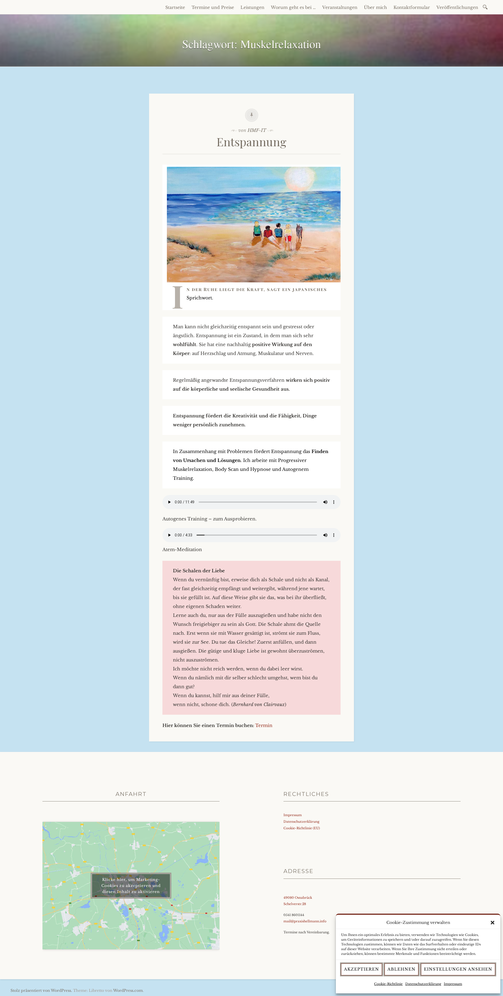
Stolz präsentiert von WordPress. (41, 990)
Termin (263, 725)
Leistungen (252, 7)
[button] (492, 922)
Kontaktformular (411, 7)
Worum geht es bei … (293, 7)
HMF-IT (257, 130)
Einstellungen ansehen (458, 969)
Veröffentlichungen (457, 7)
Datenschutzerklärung (423, 984)
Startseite (175, 7)
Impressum (453, 984)
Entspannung (251, 141)
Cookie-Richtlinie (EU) (301, 828)
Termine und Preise (213, 7)
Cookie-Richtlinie (388, 984)
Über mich (375, 7)
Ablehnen (401, 969)
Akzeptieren (361, 969)
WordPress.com (128, 990)
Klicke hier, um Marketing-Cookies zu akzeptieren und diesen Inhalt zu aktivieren (131, 885)
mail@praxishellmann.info (304, 921)
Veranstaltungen (339, 7)
